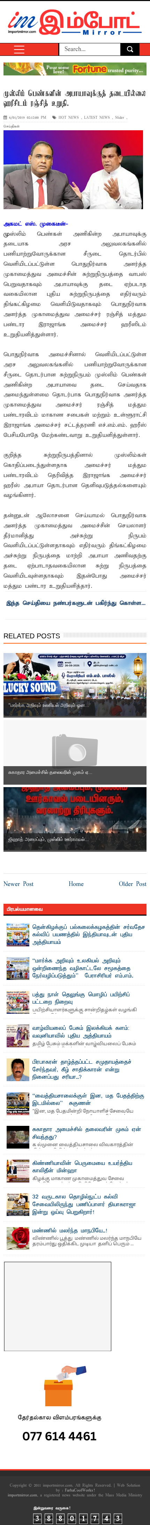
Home (76, 884)
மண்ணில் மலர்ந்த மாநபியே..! (69, 1230)
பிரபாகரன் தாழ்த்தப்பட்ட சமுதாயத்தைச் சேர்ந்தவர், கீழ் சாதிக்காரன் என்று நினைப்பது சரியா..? (82, 1070)
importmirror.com (22, 1495)
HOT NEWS (69, 118)
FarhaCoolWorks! (80, 1490)
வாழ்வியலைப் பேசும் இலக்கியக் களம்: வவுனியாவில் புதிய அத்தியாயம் (80, 1032)
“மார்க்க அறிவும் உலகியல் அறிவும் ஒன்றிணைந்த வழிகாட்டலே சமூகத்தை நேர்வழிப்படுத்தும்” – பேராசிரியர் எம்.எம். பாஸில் (82, 972)
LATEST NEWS (97, 118)
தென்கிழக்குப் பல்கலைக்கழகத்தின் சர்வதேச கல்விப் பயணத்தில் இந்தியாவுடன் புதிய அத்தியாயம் (88, 935)
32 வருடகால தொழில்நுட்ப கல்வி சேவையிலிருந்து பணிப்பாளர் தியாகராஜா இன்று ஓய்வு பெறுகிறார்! (84, 1205)
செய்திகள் (11, 126)
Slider (119, 118)
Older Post (133, 884)
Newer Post (18, 884)
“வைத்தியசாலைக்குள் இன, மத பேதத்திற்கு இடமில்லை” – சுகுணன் (88, 1100)
